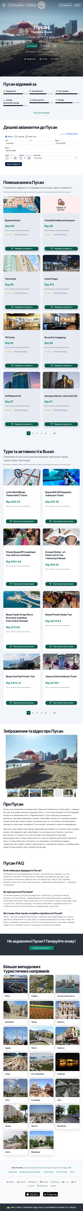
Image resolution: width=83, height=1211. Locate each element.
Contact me (41, 1168)
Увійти (77, 5)
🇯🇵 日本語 (30, 1186)
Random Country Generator (30, 1172)
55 (54, 713)
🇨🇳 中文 (74, 1182)
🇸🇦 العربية (65, 1182)
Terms (72, 1172)
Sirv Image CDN (65, 1168)
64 (54, 433)
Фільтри (46, 46)
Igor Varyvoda (30, 1168)
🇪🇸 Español (33, 1182)
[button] (76, 738)
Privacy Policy (62, 1172)
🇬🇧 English (10, 1182)
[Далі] (59, 433)
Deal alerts (13, 1172)
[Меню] (4, 5)
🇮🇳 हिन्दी (53, 1186)
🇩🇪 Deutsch (44, 1182)
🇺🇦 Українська (42, 1186)
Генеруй (33, 46)
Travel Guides (48, 1172)
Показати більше (41, 113)
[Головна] (41, 5)
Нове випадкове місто (41, 948)
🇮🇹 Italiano (55, 1182)
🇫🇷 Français (21, 1182)
